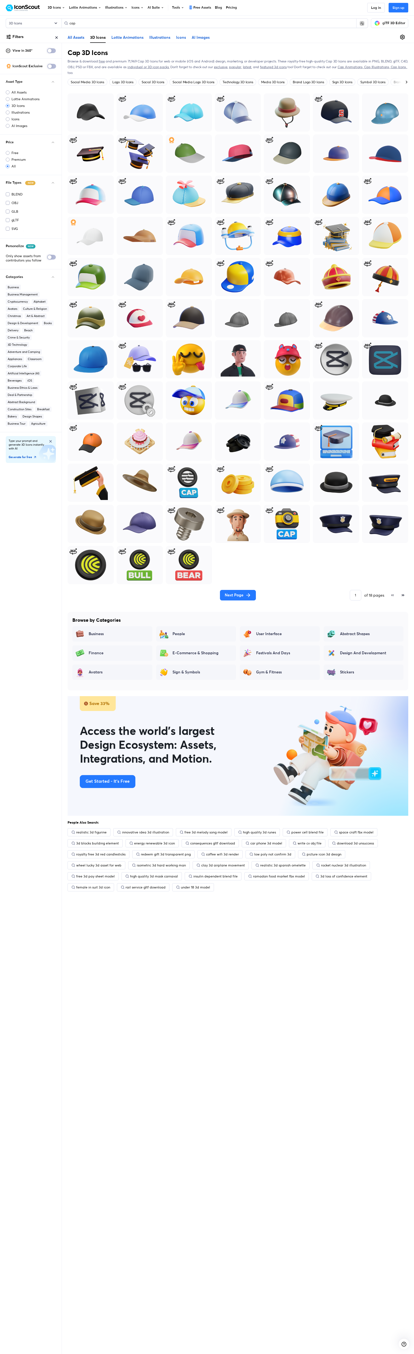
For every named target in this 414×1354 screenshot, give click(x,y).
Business (13, 287)
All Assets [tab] (76, 37)
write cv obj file (310, 843)
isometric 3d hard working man (161, 865)
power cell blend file (307, 832)
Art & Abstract (36, 316)
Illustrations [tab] (159, 37)
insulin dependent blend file (215, 876)
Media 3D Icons (273, 82)
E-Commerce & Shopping (195, 653)
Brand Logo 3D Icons (308, 82)
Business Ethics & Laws (22, 387)
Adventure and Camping (24, 352)
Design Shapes (32, 416)
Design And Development (363, 653)
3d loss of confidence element (343, 876)
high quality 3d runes (259, 832)
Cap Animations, (351, 67)
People (178, 634)
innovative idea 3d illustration (145, 832)
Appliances (15, 359)
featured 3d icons (273, 67)
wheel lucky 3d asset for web (98, 865)
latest (247, 67)
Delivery (13, 330)
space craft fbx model (356, 832)
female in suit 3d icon (93, 887)
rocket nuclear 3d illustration (343, 865)
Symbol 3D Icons (372, 82)
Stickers (347, 672)
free (102, 61)
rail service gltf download (146, 887)
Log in (376, 8)
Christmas (14, 316)
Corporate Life (17, 366)
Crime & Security (19, 337)
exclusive (221, 67)
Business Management (23, 294)
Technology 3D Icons (238, 82)
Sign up (398, 8)
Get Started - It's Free (108, 781)
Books (48, 323)
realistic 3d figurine (91, 832)
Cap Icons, (399, 67)
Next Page (234, 595)
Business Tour (16, 423)
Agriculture (38, 423)
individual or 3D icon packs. (148, 67)
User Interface (269, 634)
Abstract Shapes (355, 634)
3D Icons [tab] (98, 37)
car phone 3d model (266, 843)
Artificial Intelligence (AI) (23, 373)
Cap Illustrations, (377, 67)
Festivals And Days (273, 653)
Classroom (35, 359)
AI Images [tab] (201, 37)
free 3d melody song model (206, 832)
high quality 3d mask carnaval (154, 876)
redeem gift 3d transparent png (166, 854)
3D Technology (17, 344)
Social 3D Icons (153, 82)
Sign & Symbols (186, 672)
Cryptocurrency (18, 301)
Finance (96, 653)
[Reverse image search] (362, 23)
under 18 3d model (195, 887)
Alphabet (40, 301)
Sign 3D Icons (342, 82)
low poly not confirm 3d (272, 854)
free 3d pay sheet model (95, 876)
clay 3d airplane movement (223, 865)
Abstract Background (21, 402)
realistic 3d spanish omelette (283, 865)
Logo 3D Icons (122, 82)
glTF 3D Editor (393, 23)
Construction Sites (19, 409)
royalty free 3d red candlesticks (101, 854)
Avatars (12, 309)
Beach (28, 330)
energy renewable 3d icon (154, 843)
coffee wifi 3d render (222, 854)
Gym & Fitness (269, 672)
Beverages (15, 380)
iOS (29, 380)
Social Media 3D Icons (87, 82)
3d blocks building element (97, 843)
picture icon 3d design (324, 854)
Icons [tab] (181, 37)
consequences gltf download (212, 843)
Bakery (12, 416)
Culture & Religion (35, 309)
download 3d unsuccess (355, 843)
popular (235, 67)
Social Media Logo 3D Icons (193, 82)
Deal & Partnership (20, 395)
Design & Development (23, 323)
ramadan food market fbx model (279, 876)
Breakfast (43, 409)
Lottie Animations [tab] (127, 37)
